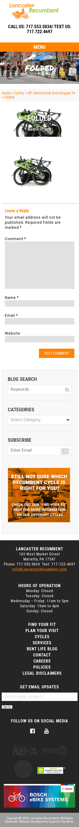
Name (12, 297)
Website (12, 333)
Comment (15, 239)
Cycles (42, 636)
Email (11, 315)
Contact (42, 654)
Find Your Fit (42, 624)
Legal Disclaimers (42, 673)
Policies (42, 667)
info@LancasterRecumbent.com (39, 569)
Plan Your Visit (42, 630)
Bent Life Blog (42, 648)
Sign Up (7, 707)
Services (42, 642)
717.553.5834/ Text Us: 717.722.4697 (48, 29)
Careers (42, 661)
